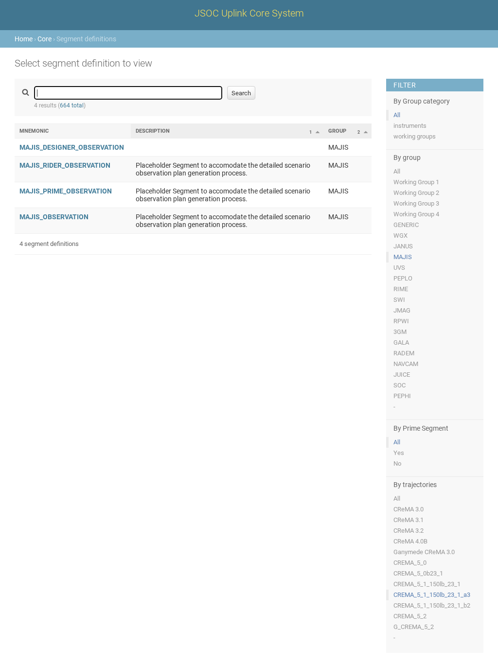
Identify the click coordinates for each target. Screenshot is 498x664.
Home (24, 39)
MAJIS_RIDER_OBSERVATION (64, 165)
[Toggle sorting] (317, 131)
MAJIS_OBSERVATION (54, 217)
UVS (399, 267)
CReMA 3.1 (408, 520)
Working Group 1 (416, 182)
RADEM (403, 353)
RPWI (401, 321)
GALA (401, 342)
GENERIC (406, 224)
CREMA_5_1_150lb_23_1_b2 (431, 605)
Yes (398, 452)
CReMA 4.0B (410, 541)
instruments (410, 125)
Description (153, 131)
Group (337, 131)
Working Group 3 (416, 203)
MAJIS (402, 257)
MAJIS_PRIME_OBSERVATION (65, 191)
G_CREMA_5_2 (413, 626)
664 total (72, 105)
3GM (400, 331)
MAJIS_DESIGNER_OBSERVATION (71, 147)
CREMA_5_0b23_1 (418, 573)
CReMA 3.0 (408, 509)
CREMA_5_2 (410, 616)
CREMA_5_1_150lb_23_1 (427, 584)
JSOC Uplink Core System (249, 13)
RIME (400, 289)
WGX (400, 235)
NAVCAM (405, 363)
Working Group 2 (416, 192)
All (396, 115)
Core (44, 39)
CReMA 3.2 (408, 530)
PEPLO (402, 278)
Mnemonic (34, 131)
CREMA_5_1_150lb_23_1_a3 (431, 594)
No (397, 463)
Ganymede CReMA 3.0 (424, 552)
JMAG (401, 310)
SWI (399, 299)
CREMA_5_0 (410, 562)
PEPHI (402, 396)
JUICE (401, 374)
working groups (414, 136)
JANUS (403, 246)
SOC (399, 385)
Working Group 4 (416, 214)
